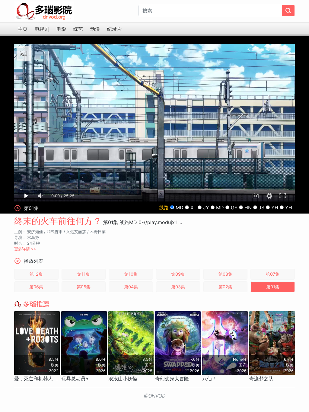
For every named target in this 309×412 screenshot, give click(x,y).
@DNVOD (154, 396)
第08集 (225, 274)
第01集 (272, 286)
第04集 (131, 286)
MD (179, 207)
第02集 (225, 286)
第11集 (83, 274)
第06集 (36, 286)
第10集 (131, 274)
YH (274, 207)
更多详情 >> (25, 249)
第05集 (84, 286)
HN (248, 207)
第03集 (178, 286)
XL (193, 207)
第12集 (36, 274)
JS (261, 207)
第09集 (178, 274)
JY (206, 207)
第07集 (272, 274)
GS (234, 207)
